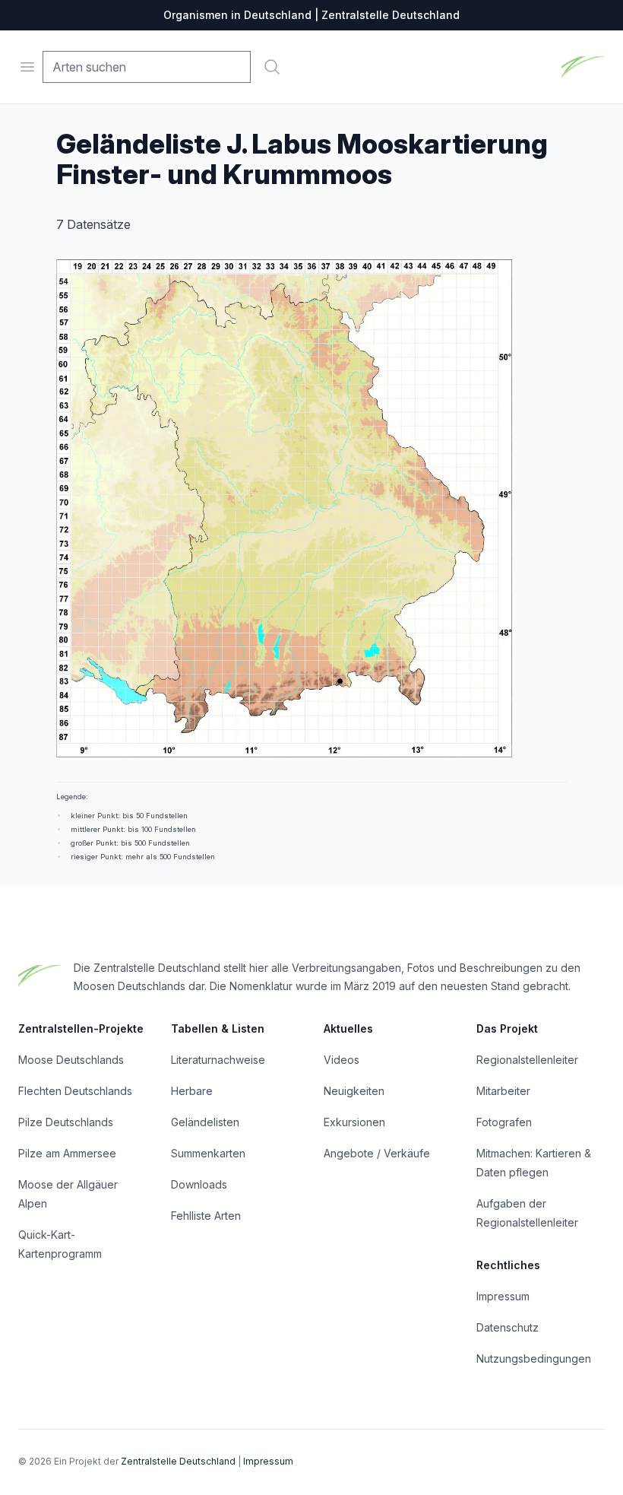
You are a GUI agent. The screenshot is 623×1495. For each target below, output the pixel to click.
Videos (341, 1059)
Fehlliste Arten (206, 1215)
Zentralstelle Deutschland (178, 1461)
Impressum (503, 1296)
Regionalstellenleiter (527, 1059)
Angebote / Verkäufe (377, 1153)
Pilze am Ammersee (67, 1153)
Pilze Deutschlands (65, 1122)
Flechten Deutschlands (75, 1090)
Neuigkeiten (354, 1090)
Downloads (199, 1184)
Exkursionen (354, 1122)
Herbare (192, 1090)
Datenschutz (507, 1327)
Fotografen (504, 1122)
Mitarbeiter (503, 1090)
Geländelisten (205, 1122)
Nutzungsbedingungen (533, 1358)
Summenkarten (208, 1153)
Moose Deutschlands (71, 1059)
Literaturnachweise (218, 1059)
